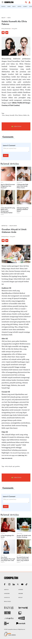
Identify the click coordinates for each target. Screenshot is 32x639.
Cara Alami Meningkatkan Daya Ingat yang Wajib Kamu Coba (8, 558)
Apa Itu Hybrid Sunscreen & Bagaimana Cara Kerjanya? (8, 186)
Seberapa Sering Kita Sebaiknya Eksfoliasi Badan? (22, 209)
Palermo (20, 115)
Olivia (16, 115)
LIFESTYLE (19, 6)
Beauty (3, 17)
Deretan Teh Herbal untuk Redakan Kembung (24, 536)
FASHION (3, 6)
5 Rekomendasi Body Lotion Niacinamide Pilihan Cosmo (22, 186)
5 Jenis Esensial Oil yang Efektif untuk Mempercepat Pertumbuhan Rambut (8, 210)
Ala (28, 115)
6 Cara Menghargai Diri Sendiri (7, 536)
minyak (10, 466)
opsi (14, 466)
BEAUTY (14, 6)
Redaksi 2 (3, 562)
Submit (5, 155)
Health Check (13, 225)
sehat (6, 466)
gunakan (17, 466)
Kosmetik (12, 115)
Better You (4, 225)
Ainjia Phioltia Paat (6, 28)
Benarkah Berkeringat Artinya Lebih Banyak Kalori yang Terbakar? (23, 558)
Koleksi (25, 115)
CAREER (9, 6)
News (9, 17)
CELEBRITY (25, 6)
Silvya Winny (5, 236)
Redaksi (2, 189)
